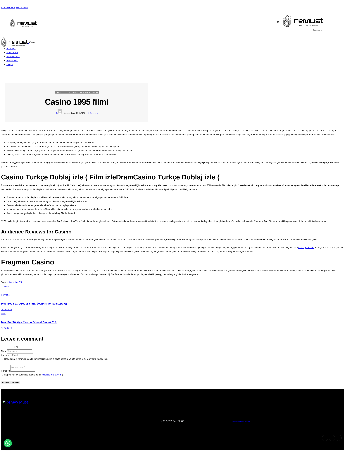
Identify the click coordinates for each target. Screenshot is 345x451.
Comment (5, 371)
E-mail (4, 355)
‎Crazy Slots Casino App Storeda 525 (77, 92)
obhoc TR (17, 282)
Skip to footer (22, 7)
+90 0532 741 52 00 (172, 421)
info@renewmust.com (241, 421)
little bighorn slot (306, 247)
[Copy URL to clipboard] (22, 290)
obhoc (10, 282)
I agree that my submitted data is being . (33, 375)
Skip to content (8, 7)
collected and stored (51, 375)
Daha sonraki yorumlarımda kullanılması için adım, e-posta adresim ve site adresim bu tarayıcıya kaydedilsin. (56, 359)
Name (4, 351)
